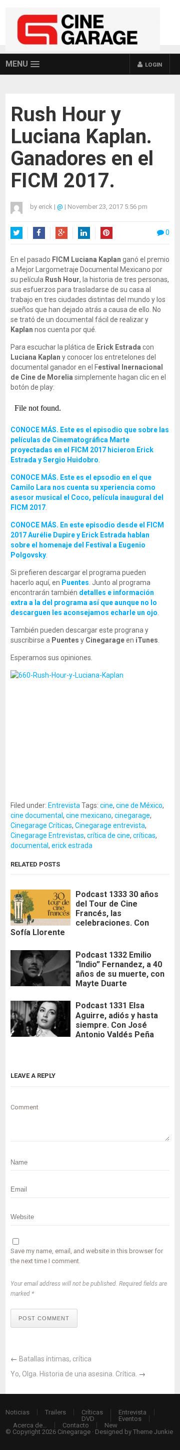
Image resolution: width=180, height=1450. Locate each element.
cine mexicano (89, 815)
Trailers (55, 1412)
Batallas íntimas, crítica (55, 1359)
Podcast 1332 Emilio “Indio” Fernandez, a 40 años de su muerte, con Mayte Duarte (120, 969)
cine (106, 805)
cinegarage (132, 815)
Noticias (18, 1412)
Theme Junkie (153, 1431)
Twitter (16, 233)
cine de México (139, 805)
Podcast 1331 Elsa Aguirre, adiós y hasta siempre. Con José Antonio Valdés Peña (117, 1020)
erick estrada (72, 845)
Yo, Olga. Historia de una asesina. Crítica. (73, 1374)
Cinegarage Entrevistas (47, 835)
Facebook (39, 233)
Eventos (130, 1418)
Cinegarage (74, 1431)
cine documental (36, 815)
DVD (88, 1418)
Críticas (92, 1412)
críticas (144, 835)
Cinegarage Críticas (41, 825)
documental (29, 845)
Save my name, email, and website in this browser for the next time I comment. (86, 1256)
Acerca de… (30, 1425)
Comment (24, 1107)
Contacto (75, 1425)
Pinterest (106, 233)
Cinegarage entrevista (110, 825)
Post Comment (44, 1318)
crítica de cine (108, 835)
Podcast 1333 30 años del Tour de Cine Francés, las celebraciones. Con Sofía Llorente (84, 914)
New (111, 1425)
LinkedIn (84, 233)
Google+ (62, 233)
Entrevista (64, 805)
